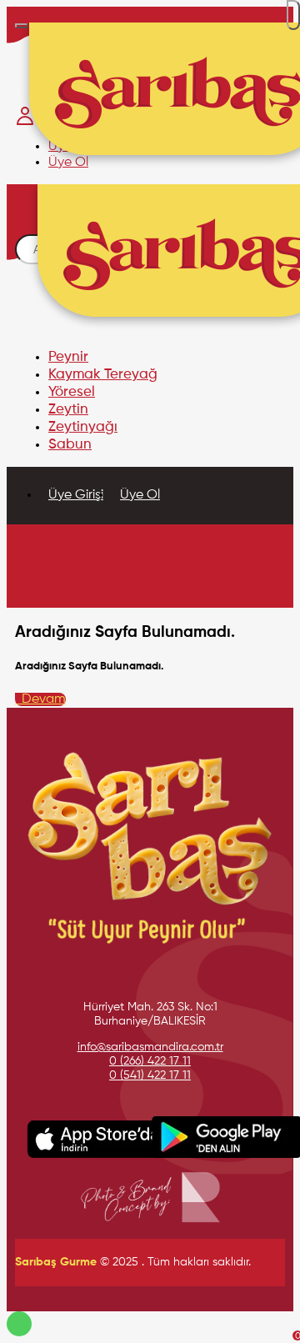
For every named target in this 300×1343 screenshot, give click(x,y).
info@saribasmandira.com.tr (150, 1047)
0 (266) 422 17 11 (150, 1061)
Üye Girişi (75, 495)
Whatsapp (19, 1323)
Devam (40, 699)
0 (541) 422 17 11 (150, 1075)
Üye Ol (140, 495)
